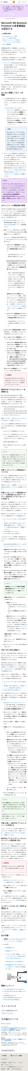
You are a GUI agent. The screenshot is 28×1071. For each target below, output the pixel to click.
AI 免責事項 (4, 1062)
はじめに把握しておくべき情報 (9, 36)
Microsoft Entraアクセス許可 (14, 108)
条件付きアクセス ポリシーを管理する (11, 40)
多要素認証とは (10, 947)
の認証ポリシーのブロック (12, 802)
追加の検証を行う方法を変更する (14, 961)
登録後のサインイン (11, 951)
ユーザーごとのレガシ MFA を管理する (11, 42)
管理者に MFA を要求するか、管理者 (14, 686)
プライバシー (8, 1064)
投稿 (2, 1064)
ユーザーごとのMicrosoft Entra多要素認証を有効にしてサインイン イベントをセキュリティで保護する (15, 172)
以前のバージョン (13, 1062)
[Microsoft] (14, 2)
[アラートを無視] (26, 6)
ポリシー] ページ (11, 296)
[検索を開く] (19, 2)
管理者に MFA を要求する (11, 523)
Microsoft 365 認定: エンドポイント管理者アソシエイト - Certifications (13, 1040)
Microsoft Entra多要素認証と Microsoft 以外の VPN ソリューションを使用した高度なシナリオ (13, 196)
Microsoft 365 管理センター (12, 18)
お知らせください (9, 14)
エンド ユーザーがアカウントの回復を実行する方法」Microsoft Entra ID (16, 956)
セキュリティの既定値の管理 (9, 38)
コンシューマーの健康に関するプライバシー (11, 1066)
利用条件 (3, 1069)
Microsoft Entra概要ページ (11, 224)
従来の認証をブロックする (11, 531)
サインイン (24, 2)
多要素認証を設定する (10, 995)
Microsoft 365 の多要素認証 (11, 999)
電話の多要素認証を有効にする (12, 997)
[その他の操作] (25, 18)
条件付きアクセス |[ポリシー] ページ (14, 702)
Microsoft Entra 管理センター (12, 220)
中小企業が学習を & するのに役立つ (13, 989)
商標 (8, 1069)
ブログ (20, 1062)
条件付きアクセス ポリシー (11, 69)
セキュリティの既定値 (10, 63)
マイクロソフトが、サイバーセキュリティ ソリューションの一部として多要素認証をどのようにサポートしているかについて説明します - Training (14, 1029)
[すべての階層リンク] (2, 18)
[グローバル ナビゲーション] (1, 2)
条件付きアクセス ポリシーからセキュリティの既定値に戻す (16, 306)
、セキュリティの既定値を (14, 900)
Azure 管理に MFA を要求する (12, 533)
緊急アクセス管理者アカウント (10, 667)
